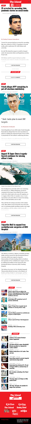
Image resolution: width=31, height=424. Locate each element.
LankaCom (25, 422)
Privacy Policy (5, 419)
